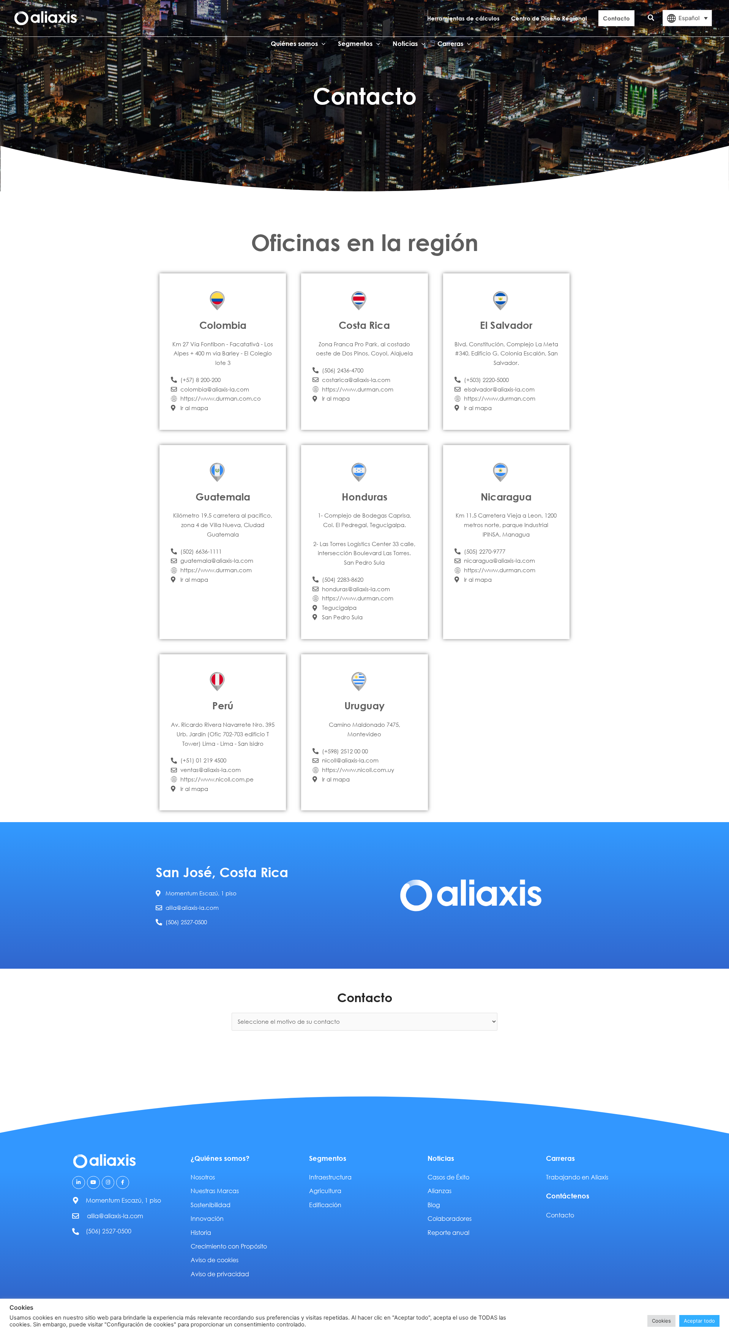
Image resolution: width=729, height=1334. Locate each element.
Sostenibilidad (210, 1205)
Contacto (560, 1215)
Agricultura (325, 1191)
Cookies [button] (661, 1321)
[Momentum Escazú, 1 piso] (75, 1200)
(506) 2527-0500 (108, 1231)
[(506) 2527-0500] (75, 1231)
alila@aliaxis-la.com (115, 1216)
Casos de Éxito (448, 1177)
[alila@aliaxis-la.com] (75, 1215)
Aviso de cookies (214, 1260)
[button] (651, 18)
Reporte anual (448, 1232)
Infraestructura (330, 1177)
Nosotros (203, 1177)
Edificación (325, 1205)
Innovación (207, 1218)
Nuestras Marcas (215, 1191)
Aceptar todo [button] (699, 1321)
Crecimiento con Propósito (229, 1246)
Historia (201, 1232)
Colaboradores (450, 1218)
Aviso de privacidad (220, 1274)
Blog (434, 1205)
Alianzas (439, 1191)
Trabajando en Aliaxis (577, 1177)
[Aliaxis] (45, 17)
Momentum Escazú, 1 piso (123, 1200)
